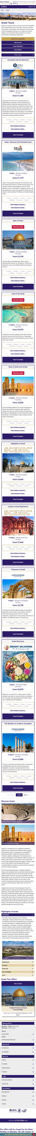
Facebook (4, 1095)
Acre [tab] (3, 975)
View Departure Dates (17, 129)
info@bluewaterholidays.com (9, 1039)
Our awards (4, 1063)
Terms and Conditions (7, 1079)
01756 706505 (5, 1034)
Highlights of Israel (18, 443)
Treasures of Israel (18, 569)
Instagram (4, 1099)
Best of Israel (18, 220)
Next (27, 795)
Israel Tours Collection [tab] (18, 39)
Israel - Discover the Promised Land (18, 142)
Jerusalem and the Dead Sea (18, 60)
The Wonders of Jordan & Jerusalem (18, 723)
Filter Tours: (18, 55)
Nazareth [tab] (5, 969)
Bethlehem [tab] (5, 962)
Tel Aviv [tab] (4, 965)
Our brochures (5, 1047)
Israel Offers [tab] (18, 50)
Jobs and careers (6, 1067)
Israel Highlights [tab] (18, 46)
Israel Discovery (18, 641)
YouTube (4, 1103)
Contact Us (4, 1071)
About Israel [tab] (18, 42)
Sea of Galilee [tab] (6, 972)
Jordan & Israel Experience (18, 506)
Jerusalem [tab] (5, 915)
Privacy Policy (5, 1083)
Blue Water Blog (5, 1092)
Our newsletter (5, 1051)
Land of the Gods (18, 294)
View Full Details (18, 135)
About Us (4, 1059)
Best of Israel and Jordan (18, 367)
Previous (11, 795)
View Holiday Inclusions (17, 126)
